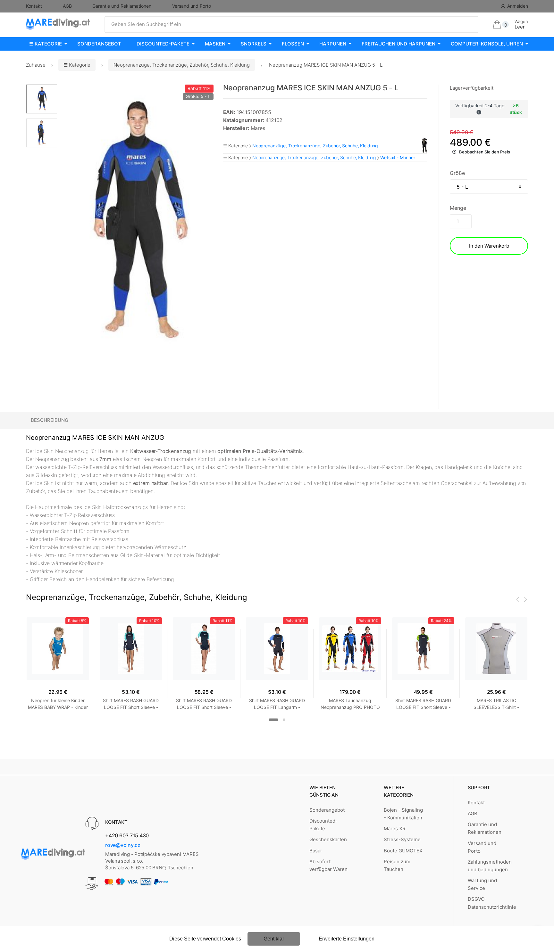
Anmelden (517, 6)
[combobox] (291, 24)
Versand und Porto (191, 6)
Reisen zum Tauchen (397, 865)
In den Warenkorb (489, 246)
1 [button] (273, 719)
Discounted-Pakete (163, 44)
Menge (458, 208)
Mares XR (395, 828)
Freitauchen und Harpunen (398, 44)
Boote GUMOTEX (403, 851)
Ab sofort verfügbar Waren (328, 865)
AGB (67, 6)
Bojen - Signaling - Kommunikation (403, 814)
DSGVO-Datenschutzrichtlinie (492, 903)
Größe (457, 173)
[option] (135, 222)
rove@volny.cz (122, 845)
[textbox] (291, 24)
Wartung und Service (482, 884)
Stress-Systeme (402, 839)
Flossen (293, 44)
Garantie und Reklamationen (121, 6)
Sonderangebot (99, 44)
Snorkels (253, 44)
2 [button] (284, 719)
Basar (315, 851)
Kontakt (34, 6)
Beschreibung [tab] (49, 420)
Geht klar (274, 938)
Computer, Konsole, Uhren (487, 44)
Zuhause (36, 65)
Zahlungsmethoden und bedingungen (490, 866)
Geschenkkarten (328, 839)
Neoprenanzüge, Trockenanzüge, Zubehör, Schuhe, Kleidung (181, 65)
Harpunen (332, 44)
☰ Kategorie (45, 44)
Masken (215, 44)
